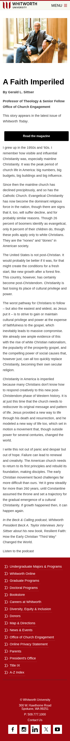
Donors (15, 616)
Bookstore (17, 595)
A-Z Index (17, 672)
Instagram (23, 729)
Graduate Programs (24, 580)
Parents (15, 651)
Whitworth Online (22, 574)
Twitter (46, 729)
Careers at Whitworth (25, 602)
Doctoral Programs (24, 588)
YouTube (57, 729)
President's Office (23, 658)
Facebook (12, 729)
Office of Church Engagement (32, 637)
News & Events (21, 630)
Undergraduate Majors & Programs (36, 566)
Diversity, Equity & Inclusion (30, 609)
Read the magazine (36, 136)
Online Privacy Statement (29, 644)
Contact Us (35, 720)
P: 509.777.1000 (35, 714)
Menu (57, 5)
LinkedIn (35, 729)
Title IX (15, 665)
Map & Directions (22, 623)
